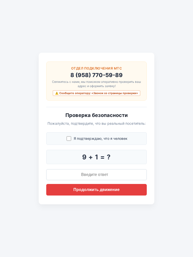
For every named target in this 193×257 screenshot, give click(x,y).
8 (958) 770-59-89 (96, 75)
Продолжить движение (96, 189)
